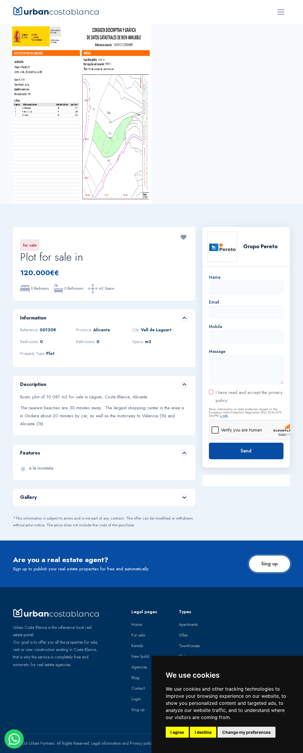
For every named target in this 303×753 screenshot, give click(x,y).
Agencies (139, 667)
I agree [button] (177, 732)
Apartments (188, 624)
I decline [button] (203, 732)
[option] (82, 114)
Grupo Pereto (260, 246)
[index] (58, 11)
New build (140, 656)
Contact (138, 688)
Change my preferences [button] (246, 732)
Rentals (137, 646)
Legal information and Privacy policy (122, 743)
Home (136, 624)
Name (214, 277)
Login (136, 699)
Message (217, 351)
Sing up (269, 563)
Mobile (215, 327)
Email (214, 302)
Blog (135, 678)
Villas (183, 635)
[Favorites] (183, 238)
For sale (138, 635)
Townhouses (189, 646)
